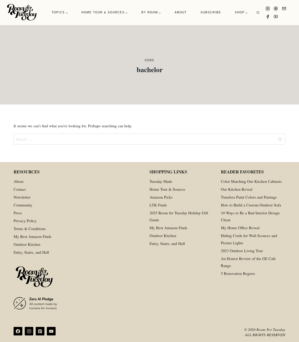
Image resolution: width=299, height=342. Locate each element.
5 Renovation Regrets (238, 273)
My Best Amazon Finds (32, 236)
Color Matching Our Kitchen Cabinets (251, 181)
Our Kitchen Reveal (236, 189)
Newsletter (22, 197)
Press (18, 212)
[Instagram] (268, 8)
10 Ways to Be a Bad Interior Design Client (250, 216)
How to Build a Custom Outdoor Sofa (251, 205)
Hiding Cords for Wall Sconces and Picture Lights (249, 239)
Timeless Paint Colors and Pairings (249, 197)
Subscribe (211, 12)
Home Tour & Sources (167, 189)
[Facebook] (268, 17)
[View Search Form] (258, 12)
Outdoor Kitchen (27, 244)
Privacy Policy (25, 220)
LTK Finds (158, 205)
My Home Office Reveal (240, 227)
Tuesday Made (161, 181)
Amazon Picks (161, 197)
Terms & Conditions (30, 228)
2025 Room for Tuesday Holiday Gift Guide (179, 216)
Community (23, 205)
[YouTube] (276, 17)
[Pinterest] (276, 8)
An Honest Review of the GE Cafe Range (248, 262)
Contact (20, 189)
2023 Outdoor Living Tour (242, 250)
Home (149, 59)
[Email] (284, 8)
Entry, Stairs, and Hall (31, 252)
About (181, 12)
